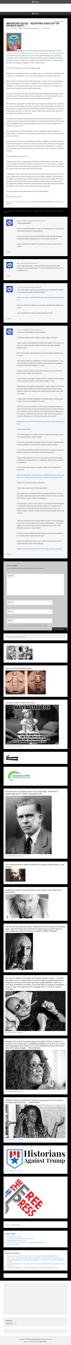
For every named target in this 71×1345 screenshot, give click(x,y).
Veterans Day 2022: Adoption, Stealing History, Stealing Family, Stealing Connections (39, 1258)
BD (18, 263)
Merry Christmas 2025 (13, 1244)
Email (9, 611)
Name (9, 602)
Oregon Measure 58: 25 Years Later (16, 1240)
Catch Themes (43, 1341)
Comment (11, 575)
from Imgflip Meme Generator (14, 746)
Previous (56, 21)
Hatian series (31, 55)
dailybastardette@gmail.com (32, 28)
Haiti (35, 201)
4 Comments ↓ (46, 28)
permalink (9, 203)
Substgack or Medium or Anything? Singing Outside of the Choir (41, 1267)
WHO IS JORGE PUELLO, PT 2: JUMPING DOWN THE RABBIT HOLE (38, 1256)
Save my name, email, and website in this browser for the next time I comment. (28, 625)
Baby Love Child (21, 221)
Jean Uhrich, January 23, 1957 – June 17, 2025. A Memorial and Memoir (26, 1242)
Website (10, 620)
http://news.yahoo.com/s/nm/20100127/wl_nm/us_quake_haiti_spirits (39, 549)
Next (63, 21)
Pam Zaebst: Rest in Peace (14, 1236)
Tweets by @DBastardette (13, 1225)
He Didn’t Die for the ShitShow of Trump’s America (20, 1238)
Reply (9, 252)
